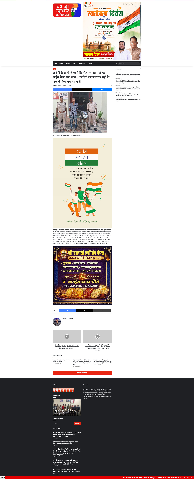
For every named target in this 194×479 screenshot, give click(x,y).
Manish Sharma (57, 85)
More (90, 63)
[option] (67, 407)
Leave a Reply (82, 373)
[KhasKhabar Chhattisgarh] (67, 10)
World (61, 63)
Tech (74, 63)
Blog (55, 69)
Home (55, 63)
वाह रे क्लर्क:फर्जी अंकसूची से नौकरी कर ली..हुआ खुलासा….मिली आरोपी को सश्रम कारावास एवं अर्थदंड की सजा (66, 471)
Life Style (83, 63)
